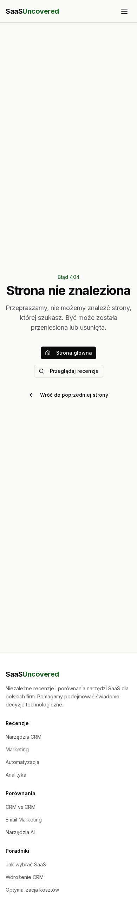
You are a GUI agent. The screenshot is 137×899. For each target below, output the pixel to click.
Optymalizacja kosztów (32, 890)
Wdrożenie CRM (25, 877)
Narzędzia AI (20, 832)
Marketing (17, 749)
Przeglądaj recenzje (74, 371)
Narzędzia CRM (23, 737)
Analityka (16, 775)
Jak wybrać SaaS (26, 864)
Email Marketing (24, 820)
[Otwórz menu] (124, 11)
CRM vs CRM (20, 807)
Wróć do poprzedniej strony (74, 395)
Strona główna (74, 353)
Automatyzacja (22, 762)
